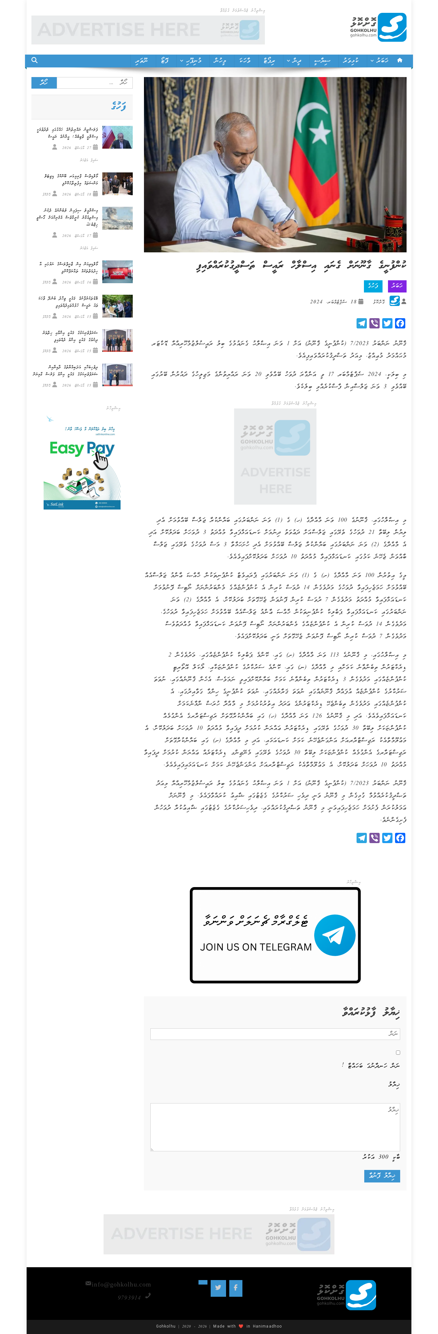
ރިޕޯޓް (269, 61)
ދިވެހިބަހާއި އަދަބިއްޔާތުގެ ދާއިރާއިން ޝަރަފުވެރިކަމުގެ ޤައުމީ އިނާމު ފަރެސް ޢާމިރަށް (65, 371)
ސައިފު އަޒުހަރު (89, 160)
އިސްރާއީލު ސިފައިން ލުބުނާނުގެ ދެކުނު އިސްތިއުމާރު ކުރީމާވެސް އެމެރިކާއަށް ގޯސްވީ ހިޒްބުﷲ (67, 217)
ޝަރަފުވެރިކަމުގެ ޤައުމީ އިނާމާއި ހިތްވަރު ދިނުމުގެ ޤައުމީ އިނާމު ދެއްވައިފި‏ (70, 337)
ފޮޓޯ (164, 61)
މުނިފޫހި (194, 61)
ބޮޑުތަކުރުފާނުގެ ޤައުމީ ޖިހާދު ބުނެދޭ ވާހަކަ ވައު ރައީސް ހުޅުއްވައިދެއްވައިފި (68, 302)
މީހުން (220, 61)
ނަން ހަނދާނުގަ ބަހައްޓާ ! (371, 1066)
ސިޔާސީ (323, 61)
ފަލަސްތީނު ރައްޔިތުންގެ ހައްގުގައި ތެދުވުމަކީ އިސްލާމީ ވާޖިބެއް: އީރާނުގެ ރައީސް (67, 133)
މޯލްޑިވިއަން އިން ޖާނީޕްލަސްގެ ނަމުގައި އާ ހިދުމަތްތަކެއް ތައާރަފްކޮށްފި (68, 268)
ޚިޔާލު (394, 1084)
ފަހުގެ (373, 286)
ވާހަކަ (244, 61)
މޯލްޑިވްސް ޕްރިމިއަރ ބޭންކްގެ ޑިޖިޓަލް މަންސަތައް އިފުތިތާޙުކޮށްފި (71, 180)
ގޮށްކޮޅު (378, 302)
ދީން (297, 61)
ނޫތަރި (142, 61)
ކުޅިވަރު (351, 61)
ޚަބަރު (383, 61)
